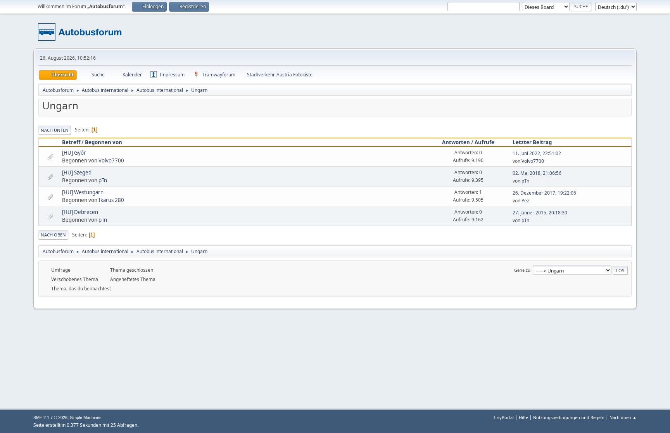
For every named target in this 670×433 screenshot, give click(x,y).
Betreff (71, 142)
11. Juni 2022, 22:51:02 (537, 153)
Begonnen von (103, 142)
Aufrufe (484, 142)
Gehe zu (522, 270)
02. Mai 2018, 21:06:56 (537, 173)
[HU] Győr (74, 152)
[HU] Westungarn (83, 192)
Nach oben (53, 235)
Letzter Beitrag (532, 142)
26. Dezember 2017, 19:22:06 (544, 193)
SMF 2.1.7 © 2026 (50, 417)
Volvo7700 (111, 160)
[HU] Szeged (77, 172)
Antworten (456, 142)
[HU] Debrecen (80, 212)
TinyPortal (503, 417)
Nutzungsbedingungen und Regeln (568, 417)
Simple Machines (86, 417)
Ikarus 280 (111, 200)
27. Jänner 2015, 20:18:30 (540, 212)
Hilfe (523, 417)
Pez (525, 200)
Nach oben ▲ (623, 417)
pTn (102, 180)
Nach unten (55, 130)
